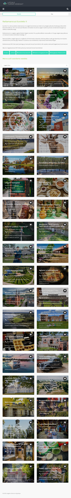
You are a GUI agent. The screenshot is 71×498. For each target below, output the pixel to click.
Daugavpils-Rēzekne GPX (58, 52)
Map (52, 14)
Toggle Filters (7, 65)
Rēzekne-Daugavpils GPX (41, 52)
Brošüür (6, 52)
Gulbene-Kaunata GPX (24, 52)
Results (19, 14)
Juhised (13, 52)
